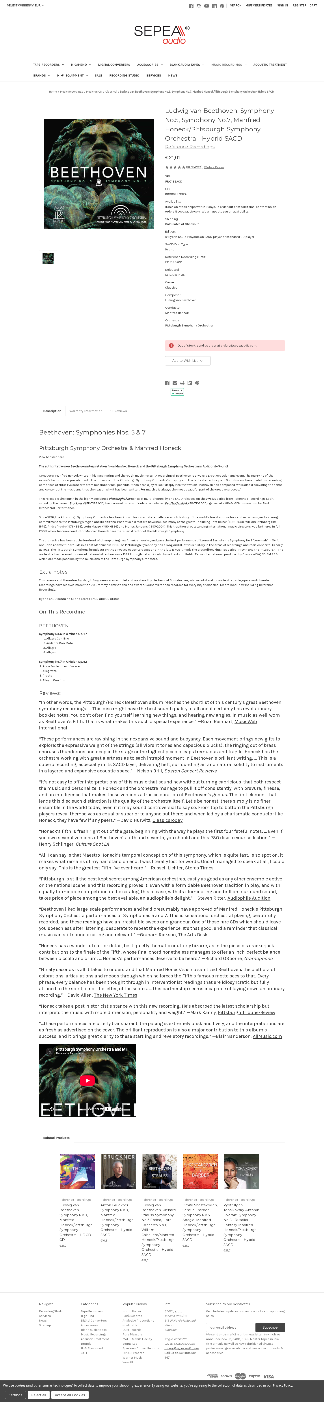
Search (235, 5)
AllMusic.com (267, 1036)
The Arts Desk (193, 935)
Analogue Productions (138, 1320)
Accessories (147, 65)
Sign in (282, 5)
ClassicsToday (167, 820)
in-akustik (130, 1325)
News (172, 75)
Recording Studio (124, 75)
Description (52, 411)
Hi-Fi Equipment (70, 75)
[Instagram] (199, 6)
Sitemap (45, 1325)
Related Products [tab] (56, 1138)
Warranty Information (85, 411)
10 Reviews (118, 411)
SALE (98, 75)
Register (299, 5)
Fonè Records (132, 1316)
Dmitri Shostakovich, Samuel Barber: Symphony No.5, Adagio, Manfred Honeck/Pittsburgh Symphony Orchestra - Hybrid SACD (200, 1222)
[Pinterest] (222, 6)
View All (128, 1362)
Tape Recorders (46, 65)
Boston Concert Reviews (190, 771)
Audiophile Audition (248, 898)
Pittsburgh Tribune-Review (246, 1012)
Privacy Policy (282, 1385)
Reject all (38, 1395)
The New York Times (115, 995)
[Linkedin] (214, 6)
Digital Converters (114, 65)
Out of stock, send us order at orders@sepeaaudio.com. (83, 1171)
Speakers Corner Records (141, 1348)
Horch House (132, 1311)
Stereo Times (199, 868)
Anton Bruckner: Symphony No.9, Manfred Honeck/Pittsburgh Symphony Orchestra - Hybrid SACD (117, 1220)
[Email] (175, 383)
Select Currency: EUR (24, 5)
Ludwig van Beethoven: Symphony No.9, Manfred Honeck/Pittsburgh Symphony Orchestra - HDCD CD (76, 1222)
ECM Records (132, 1330)
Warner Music (133, 1357)
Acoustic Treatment (270, 65)
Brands (39, 75)
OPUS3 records (133, 1353)
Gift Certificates (259, 5)
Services (153, 75)
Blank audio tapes (185, 65)
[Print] (182, 383)
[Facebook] (191, 6)
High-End (79, 65)
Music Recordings (226, 65)
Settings (15, 1395)
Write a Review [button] (214, 167)
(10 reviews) (194, 167)
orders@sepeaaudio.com (181, 1348)
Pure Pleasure (132, 1334)
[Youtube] (206, 6)
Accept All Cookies (70, 1395)
